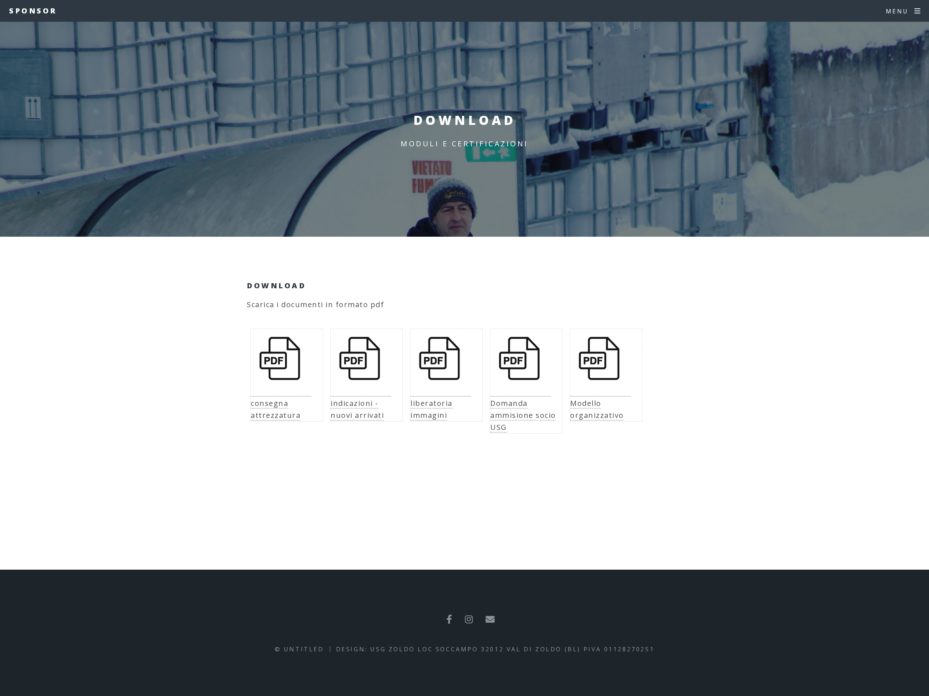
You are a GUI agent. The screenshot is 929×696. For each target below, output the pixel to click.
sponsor (33, 11)
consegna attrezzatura (275, 409)
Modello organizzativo (597, 409)
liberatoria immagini (431, 409)
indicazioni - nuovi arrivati (357, 409)
